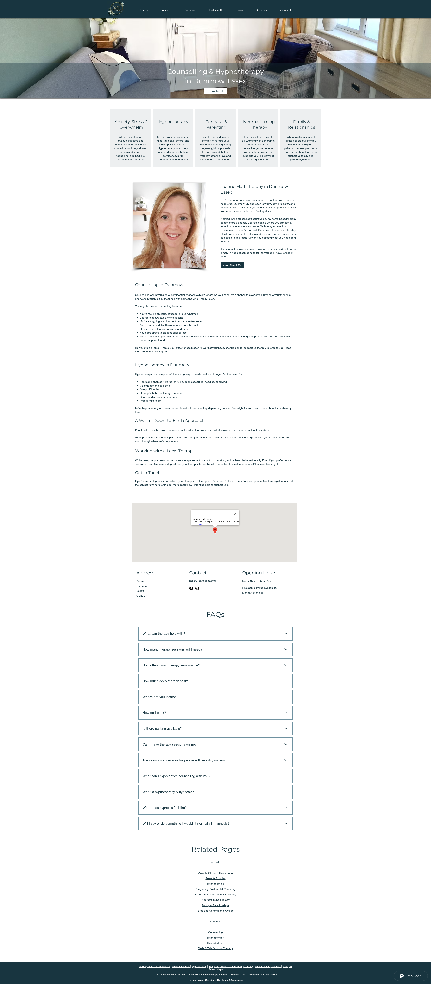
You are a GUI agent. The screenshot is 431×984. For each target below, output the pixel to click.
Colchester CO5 (256, 974)
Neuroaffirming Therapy (216, 899)
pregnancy (260, 336)
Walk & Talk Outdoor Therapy (215, 948)
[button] (189, 10)
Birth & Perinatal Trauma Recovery (215, 894)
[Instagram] (197, 588)
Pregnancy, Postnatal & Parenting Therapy (231, 966)
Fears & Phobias (216, 878)
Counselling (215, 932)
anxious (161, 313)
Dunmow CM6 (237, 974)
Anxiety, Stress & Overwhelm (215, 873)
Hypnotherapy (173, 121)
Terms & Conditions (232, 980)
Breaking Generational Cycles (216, 910)
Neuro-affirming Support (268, 966)
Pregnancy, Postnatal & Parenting (215, 889)
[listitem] (130, 138)
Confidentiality (212, 980)
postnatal (284, 336)
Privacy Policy (196, 980)
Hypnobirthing (215, 883)
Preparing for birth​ (150, 400)
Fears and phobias (151, 381)
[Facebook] (191, 588)
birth (270, 336)
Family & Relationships (215, 905)
